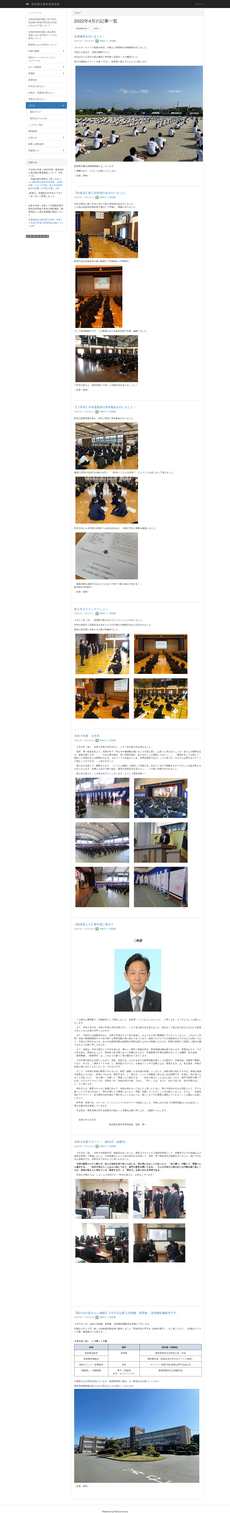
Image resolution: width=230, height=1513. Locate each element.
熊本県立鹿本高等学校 (45, 4)
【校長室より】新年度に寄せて (94, 924)
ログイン (199, 3)
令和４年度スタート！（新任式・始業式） (101, 1141)
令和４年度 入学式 (87, 736)
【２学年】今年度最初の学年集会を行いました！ (105, 407)
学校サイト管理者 (107, 40)
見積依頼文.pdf (35, 219)
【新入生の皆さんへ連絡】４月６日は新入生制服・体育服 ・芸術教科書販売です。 (126, 1313)
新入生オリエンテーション (91, 609)
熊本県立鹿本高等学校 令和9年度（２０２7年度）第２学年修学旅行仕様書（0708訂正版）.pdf (45, 185)
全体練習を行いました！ (89, 36)
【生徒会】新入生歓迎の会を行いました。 (101, 193)
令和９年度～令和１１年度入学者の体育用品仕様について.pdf (45, 222)
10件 (96, 28)
